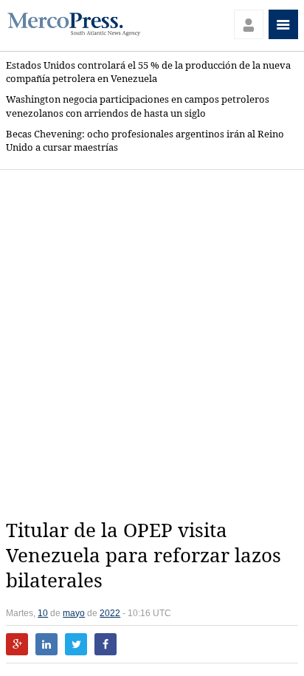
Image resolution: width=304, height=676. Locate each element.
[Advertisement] (152, 344)
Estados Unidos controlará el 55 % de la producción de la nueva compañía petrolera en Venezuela (148, 72)
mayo (74, 613)
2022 (110, 613)
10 (43, 613)
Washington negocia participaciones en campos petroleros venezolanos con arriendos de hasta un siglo (137, 106)
